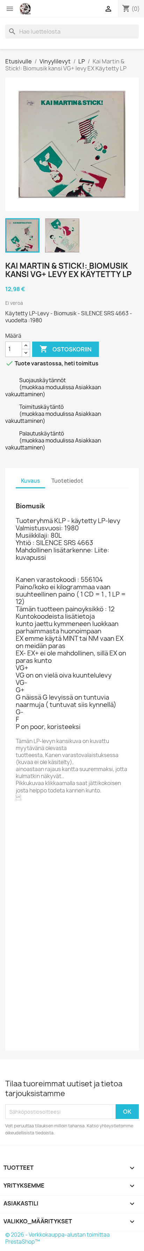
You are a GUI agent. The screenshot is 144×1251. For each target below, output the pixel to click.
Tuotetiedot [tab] (67, 480)
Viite (22, 827)
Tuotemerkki (33, 817)
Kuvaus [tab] (30, 480)
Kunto (24, 1037)
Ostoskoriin (65, 349)
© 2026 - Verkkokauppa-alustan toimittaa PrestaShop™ (57, 1238)
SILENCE (65, 817)
